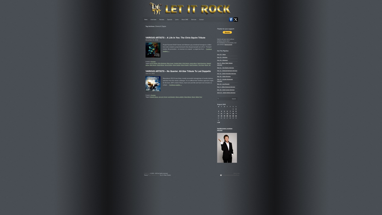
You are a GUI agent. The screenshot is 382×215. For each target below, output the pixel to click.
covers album (193, 63)
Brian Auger (170, 63)
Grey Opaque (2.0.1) (154, 175)
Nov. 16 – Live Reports (223, 84)
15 (233, 113)
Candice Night (178, 63)
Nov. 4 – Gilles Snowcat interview (226, 87)
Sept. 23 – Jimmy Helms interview (226, 92)
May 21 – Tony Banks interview (225, 67)
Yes (210, 65)
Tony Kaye (201, 65)
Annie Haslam (154, 63)
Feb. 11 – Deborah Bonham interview (227, 70)
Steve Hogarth (185, 65)
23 (236, 116)
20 (227, 116)
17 (218, 116)
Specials (169, 19)
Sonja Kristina (168, 65)
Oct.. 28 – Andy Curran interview (225, 89)
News (146, 19)
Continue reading (175, 85)
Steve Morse (187, 97)
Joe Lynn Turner (163, 97)
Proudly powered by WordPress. (231, 175)
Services (193, 19)
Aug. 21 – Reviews (222, 57)
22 (233, 116)
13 (227, 113)
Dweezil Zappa (154, 97)
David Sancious (201, 63)
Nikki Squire (153, 65)
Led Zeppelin (171, 97)
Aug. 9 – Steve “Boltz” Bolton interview (225, 64)
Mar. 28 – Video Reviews (224, 76)
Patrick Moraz (160, 65)
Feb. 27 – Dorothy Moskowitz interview (225, 80)
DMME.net (147, 173)
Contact (201, 19)
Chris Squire (185, 63)
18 (221, 116)
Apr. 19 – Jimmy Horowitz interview (226, 73)
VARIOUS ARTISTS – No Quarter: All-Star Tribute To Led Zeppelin (178, 71)
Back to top (237, 173)
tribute (206, 65)
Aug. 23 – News (221, 54)
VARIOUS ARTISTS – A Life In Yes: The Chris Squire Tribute (175, 37)
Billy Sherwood (162, 63)
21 (230, 116)
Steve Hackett (176, 65)
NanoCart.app (228, 44)
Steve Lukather (180, 97)
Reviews (161, 19)
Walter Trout (199, 97)
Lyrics (177, 19)
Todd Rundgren (193, 65)
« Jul (218, 122)
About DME (185, 19)
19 (224, 116)
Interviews (153, 19)
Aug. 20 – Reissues (222, 60)
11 (221, 113)
